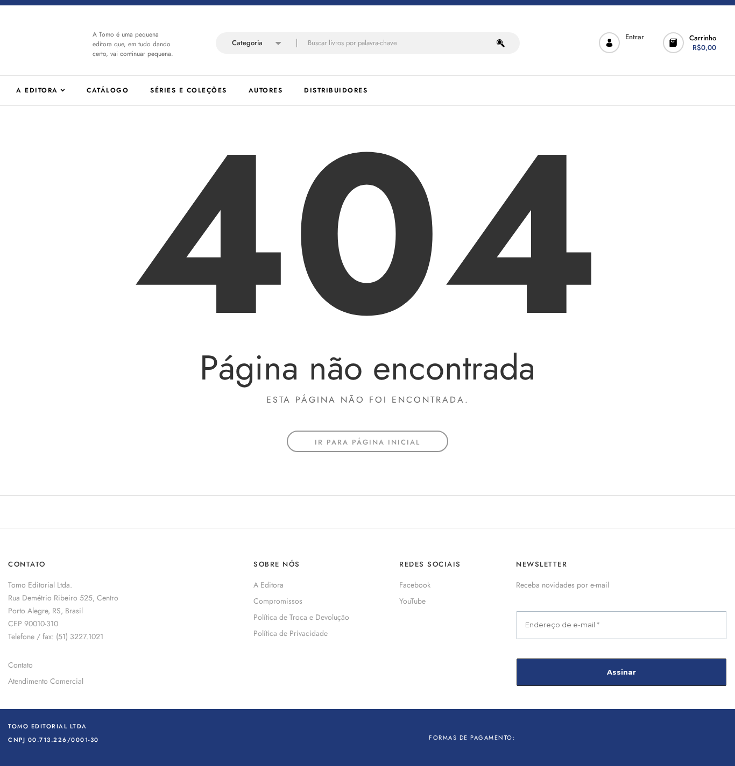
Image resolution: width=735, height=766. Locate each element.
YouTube (412, 601)
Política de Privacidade (290, 633)
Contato (20, 665)
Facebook (414, 584)
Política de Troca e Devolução (301, 617)
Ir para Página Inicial (367, 442)
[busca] (501, 43)
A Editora (268, 584)
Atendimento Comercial (45, 681)
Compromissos (277, 601)
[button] (691, 42)
